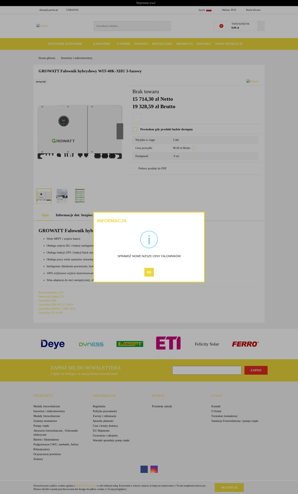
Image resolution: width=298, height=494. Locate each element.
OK (149, 272)
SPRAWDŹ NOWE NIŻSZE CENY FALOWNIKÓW (149, 256)
